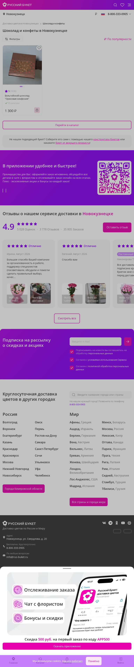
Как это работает (72, 661)
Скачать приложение (67, 646)
